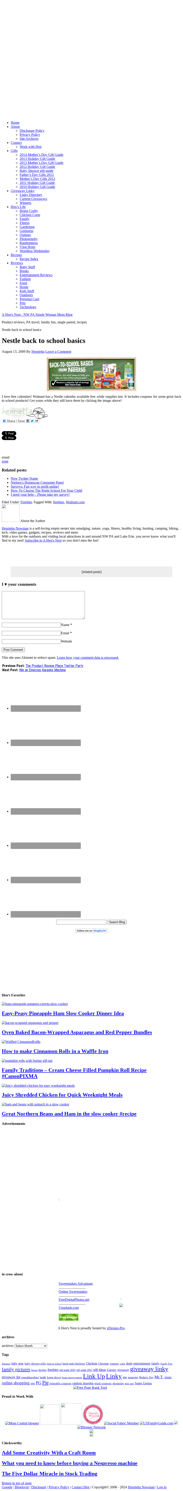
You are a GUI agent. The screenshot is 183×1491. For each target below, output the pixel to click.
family (155, 1363)
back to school (54, 1363)
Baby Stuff (27, 267)
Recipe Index (29, 259)
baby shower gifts (35, 1363)
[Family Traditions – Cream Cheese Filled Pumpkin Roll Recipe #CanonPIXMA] (27, 1061)
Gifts (14, 151)
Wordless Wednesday (35, 251)
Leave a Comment (58, 351)
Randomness (29, 243)
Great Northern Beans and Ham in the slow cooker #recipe (69, 1114)
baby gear (17, 1363)
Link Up (94, 1376)
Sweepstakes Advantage (76, 1283)
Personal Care (29, 299)
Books (24, 271)
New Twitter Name (24, 478)
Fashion (25, 279)
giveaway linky (149, 1368)
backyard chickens (73, 1363)
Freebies (26, 502)
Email (65, 633)
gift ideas (99, 1370)
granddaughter (30, 1377)
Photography (29, 239)
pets (33, 1383)
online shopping (16, 1383)
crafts (122, 1364)
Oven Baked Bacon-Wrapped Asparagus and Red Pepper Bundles (77, 1032)
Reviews (17, 263)
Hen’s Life (18, 207)
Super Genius (143, 1383)
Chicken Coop (30, 215)
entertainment (141, 1363)
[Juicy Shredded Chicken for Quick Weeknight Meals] (38, 1085)
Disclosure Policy (32, 131)
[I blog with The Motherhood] (71, 1423)
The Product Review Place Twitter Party (54, 666)
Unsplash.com (69, 1307)
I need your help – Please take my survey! (40, 494)
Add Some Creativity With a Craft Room (49, 1453)
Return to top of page (17, 1483)
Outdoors (26, 295)
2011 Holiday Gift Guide (37, 183)
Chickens (91, 1363)
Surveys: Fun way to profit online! (35, 486)
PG (38, 1382)
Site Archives (29, 139)
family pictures (16, 1369)
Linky (114, 1376)
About (15, 126)
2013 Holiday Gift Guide (37, 159)
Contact (16, 143)
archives (7, 1346)
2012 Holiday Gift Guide (37, 167)
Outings (25, 235)
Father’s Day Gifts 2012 (37, 175)
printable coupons (60, 1383)
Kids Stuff (27, 291)
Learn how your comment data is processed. (88, 657)
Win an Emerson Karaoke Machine (42, 670)
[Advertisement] (91, 55)
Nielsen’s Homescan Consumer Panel (37, 482)
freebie (42, 1370)
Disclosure (38, 1487)
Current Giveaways (33, 199)
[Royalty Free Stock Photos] (68, 1319)
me (125, 1377)
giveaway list (11, 1377)
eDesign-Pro (116, 1328)
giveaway (123, 1370)
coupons (114, 1363)
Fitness (24, 223)
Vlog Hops (27, 247)
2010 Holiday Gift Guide (37, 187)
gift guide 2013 (84, 1370)
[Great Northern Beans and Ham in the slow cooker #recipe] (35, 1104)
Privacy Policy (30, 135)
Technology (28, 307)
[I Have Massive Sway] (176, 1423)
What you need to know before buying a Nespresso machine (69, 1463)
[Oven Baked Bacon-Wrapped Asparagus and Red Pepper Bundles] (30, 1023)
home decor (54, 1377)
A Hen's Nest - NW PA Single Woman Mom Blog (37, 314)
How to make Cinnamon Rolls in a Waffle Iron (55, 1051)
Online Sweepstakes (73, 1291)
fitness (34, 1370)
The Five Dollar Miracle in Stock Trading (49, 1474)
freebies (58, 502)
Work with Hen (31, 147)
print (5, 461)
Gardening (27, 227)
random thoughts (83, 1383)
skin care (129, 1383)
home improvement (72, 1377)
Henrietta (37, 351)
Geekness (26, 231)
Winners (25, 203)
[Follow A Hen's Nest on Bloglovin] (91, 932)
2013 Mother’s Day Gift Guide (41, 163)
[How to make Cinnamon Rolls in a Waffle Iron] (21, 1042)
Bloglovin (22, 1487)
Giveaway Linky (23, 191)
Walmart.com (75, 502)
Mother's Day (146, 1377)
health (43, 1377)
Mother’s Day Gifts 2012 (37, 179)
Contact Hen (80, 1487)
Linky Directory (31, 195)
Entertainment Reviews (36, 275)
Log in (161, 1487)
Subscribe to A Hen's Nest (43, 540)
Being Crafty (29, 211)
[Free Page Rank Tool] (90, 1387)
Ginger (111, 1370)
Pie (45, 1382)
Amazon (6, 1364)
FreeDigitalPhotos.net (74, 1299)
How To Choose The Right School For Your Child (46, 490)
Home (15, 122)
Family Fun (166, 1363)
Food (23, 283)
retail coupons (103, 1383)
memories (133, 1377)
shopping (118, 1383)
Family (24, 219)
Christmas (103, 1363)
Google (7, 1487)
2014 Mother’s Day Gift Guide (41, 155)
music (168, 1377)
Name (65, 625)
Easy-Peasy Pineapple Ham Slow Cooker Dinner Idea (63, 1013)
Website (66, 641)
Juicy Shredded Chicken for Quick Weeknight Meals (62, 1095)
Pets (22, 303)
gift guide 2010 (67, 1370)
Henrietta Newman (15, 528)
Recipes (16, 255)
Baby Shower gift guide (36, 171)
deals (129, 1363)
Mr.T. (159, 1377)
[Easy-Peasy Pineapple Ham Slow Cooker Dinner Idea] (35, 1004)
